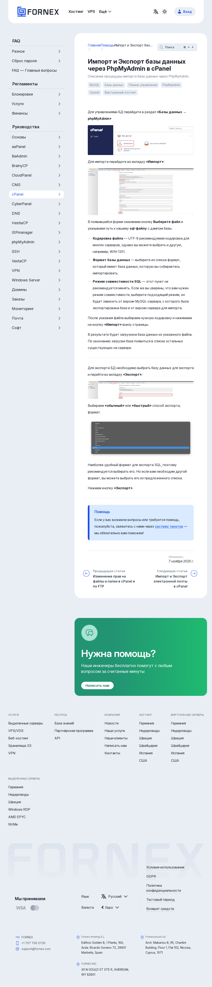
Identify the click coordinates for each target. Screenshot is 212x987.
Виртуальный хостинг (120, 92)
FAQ (16, 41)
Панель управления (143, 85)
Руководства (25, 126)
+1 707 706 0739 (33, 943)
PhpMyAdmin (171, 85)
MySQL (94, 85)
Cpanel (94, 92)
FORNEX (27, 937)
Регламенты (25, 83)
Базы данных (114, 85)
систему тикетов (169, 526)
